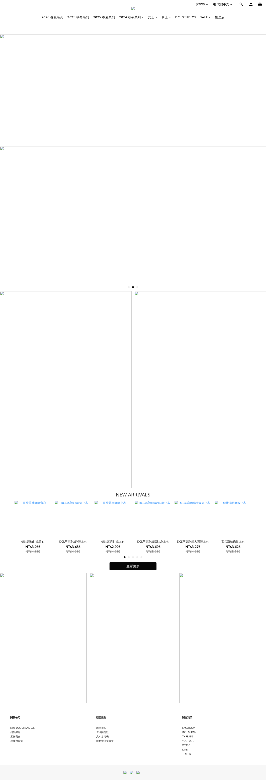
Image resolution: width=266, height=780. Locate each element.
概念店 (220, 17)
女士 (151, 17)
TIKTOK (186, 754)
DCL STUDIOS (185, 17)
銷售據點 (15, 732)
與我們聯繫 (16, 741)
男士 (165, 17)
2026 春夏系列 (52, 17)
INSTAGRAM (189, 732)
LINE (185, 749)
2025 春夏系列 (104, 17)
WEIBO (186, 745)
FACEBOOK (188, 728)
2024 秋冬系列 (130, 17)
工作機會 (15, 736)
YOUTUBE (188, 741)
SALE (204, 17)
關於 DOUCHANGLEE (22, 728)
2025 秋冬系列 (78, 17)
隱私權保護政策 (105, 741)
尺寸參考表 (102, 736)
